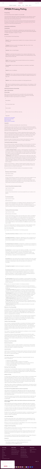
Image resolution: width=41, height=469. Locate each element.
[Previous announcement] (2, 1)
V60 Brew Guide (13, 449)
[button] (3, 3)
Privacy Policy (4, 464)
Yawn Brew (15, 468)
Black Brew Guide (23, 449)
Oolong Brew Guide (24, 452)
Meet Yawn (4, 449)
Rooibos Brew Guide (24, 455)
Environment (4, 455)
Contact (3, 452)
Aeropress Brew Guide (14, 452)
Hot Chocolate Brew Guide (33, 450)
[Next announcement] (38, 1)
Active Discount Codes (5, 458)
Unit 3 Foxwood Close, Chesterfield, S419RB (23, 468)
